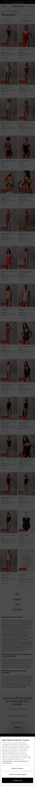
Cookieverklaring (7, 761)
